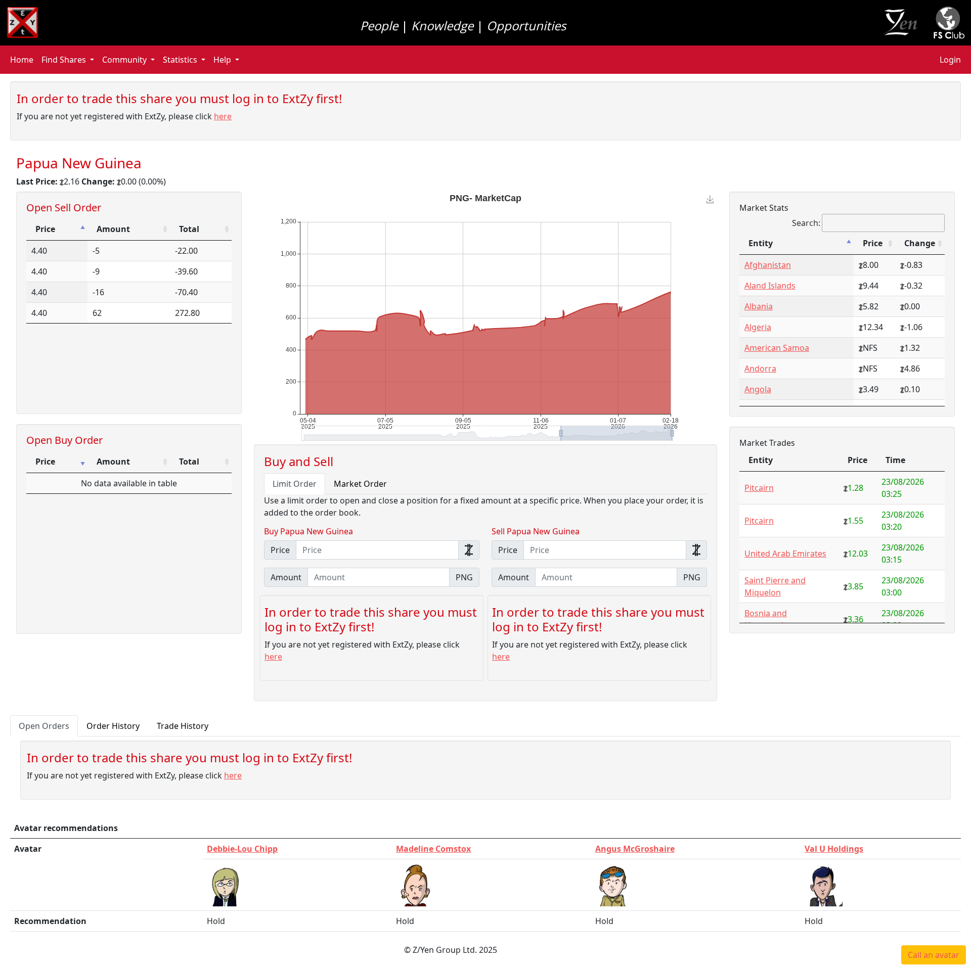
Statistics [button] (180, 59)
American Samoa (776, 347)
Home (21, 59)
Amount (113, 229)
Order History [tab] (113, 725)
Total (189, 229)
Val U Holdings (834, 848)
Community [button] (124, 59)
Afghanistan (767, 264)
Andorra (760, 368)
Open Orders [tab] (44, 725)
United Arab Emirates (785, 553)
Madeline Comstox (433, 848)
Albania (758, 306)
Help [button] (222, 59)
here (223, 116)
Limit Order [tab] (295, 483)
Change (919, 243)
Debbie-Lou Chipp (242, 848)
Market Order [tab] (360, 483)
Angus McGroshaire (635, 848)
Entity (760, 243)
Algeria (757, 327)
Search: (806, 222)
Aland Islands (770, 285)
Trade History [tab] (182, 725)
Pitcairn (759, 487)
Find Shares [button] (63, 59)
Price (45, 229)
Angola (757, 389)
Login (950, 59)
